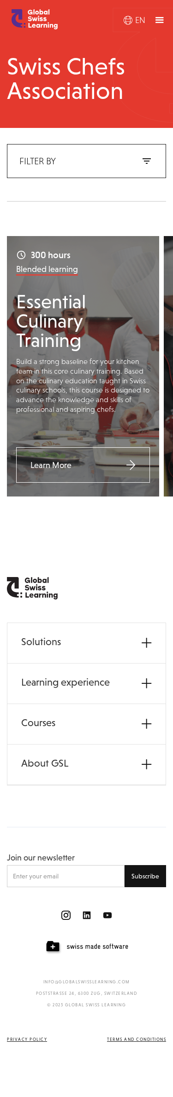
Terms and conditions (136, 1039)
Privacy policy (27, 1039)
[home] (32, 19)
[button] (134, 20)
